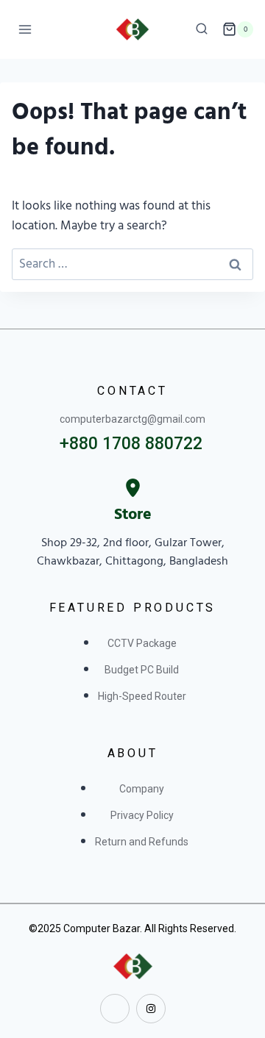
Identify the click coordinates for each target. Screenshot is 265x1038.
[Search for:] (132, 264)
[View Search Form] (201, 29)
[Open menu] (25, 29)
